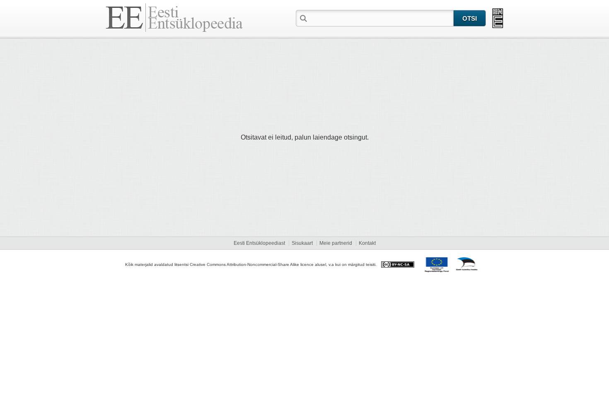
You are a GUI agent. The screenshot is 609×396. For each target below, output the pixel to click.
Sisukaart (302, 243)
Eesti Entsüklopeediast (259, 243)
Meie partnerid (335, 243)
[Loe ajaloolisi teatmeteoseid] (497, 18)
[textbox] (381, 18)
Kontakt (367, 243)
